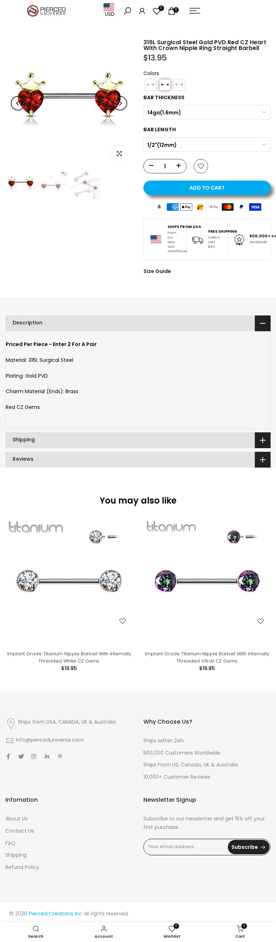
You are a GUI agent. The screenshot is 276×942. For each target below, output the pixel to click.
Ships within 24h (163, 741)
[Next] (120, 103)
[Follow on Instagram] (33, 756)
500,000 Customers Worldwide (181, 753)
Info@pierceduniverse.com (50, 740)
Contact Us (19, 831)
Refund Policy (22, 867)
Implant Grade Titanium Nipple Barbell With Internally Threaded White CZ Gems (69, 657)
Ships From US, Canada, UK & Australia (190, 765)
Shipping (16, 855)
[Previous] (18, 103)
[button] (150, 84)
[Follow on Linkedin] (46, 756)
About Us (16, 819)
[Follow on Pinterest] (60, 756)
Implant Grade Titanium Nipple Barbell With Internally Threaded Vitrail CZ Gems (207, 657)
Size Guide (157, 271)
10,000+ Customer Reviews (176, 777)
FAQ (10, 843)
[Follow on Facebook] (8, 756)
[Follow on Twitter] (21, 756)
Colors (151, 74)
